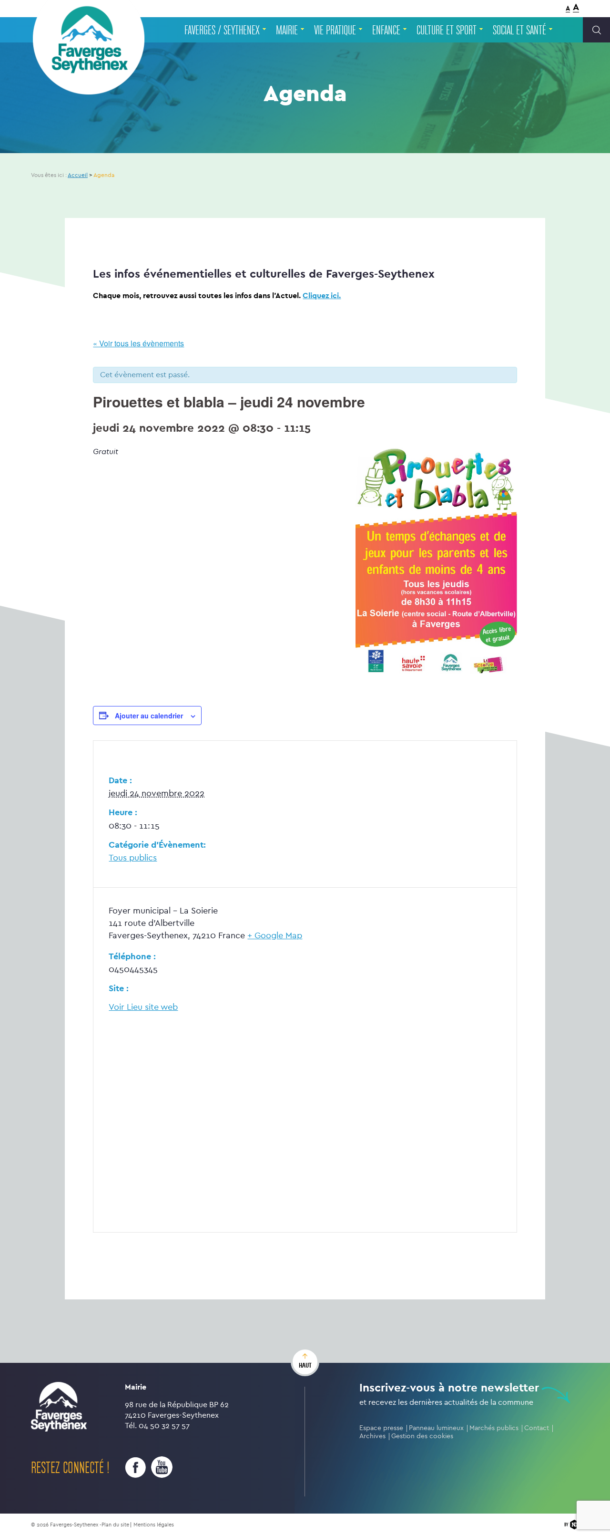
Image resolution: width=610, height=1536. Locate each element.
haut (305, 1365)
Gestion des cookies (422, 1436)
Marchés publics (493, 1428)
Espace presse (381, 1428)
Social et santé (519, 30)
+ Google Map (274, 936)
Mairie (287, 30)
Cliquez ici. (322, 295)
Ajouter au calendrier (149, 715)
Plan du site (115, 1525)
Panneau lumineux (436, 1428)
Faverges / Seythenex (222, 30)
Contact (536, 1428)
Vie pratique (335, 30)
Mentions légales (153, 1525)
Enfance (386, 30)
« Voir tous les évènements (138, 343)
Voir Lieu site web (143, 1007)
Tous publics (133, 858)
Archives (372, 1436)
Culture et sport (447, 30)
